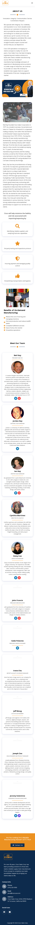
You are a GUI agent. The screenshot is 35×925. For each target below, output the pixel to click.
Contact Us (19, 845)
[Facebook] (4, 912)
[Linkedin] (15, 398)
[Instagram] (19, 398)
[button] (17, 88)
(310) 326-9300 (12, 887)
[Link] (19, 815)
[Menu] (32, 3)
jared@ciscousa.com (14, 893)
